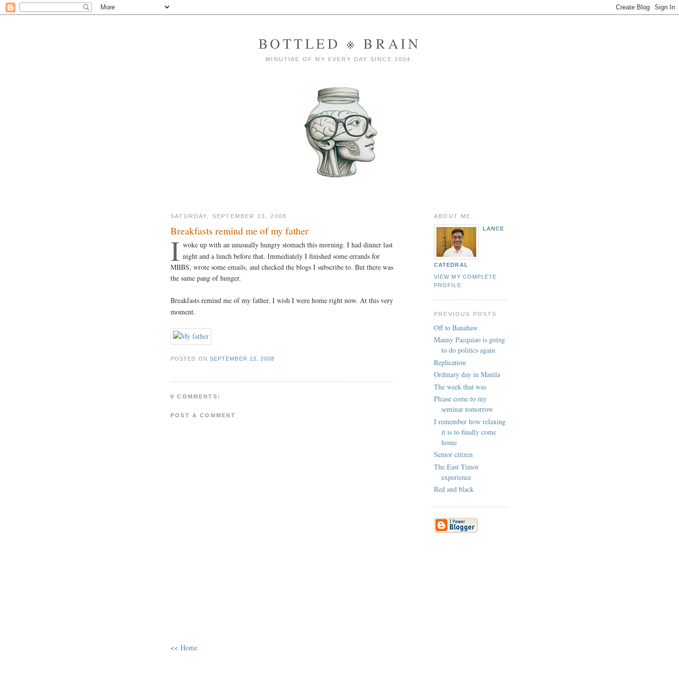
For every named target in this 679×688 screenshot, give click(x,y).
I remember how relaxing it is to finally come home (470, 432)
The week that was (460, 386)
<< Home (183, 647)
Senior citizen (453, 454)
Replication (450, 362)
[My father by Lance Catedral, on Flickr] (190, 336)
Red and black (454, 489)
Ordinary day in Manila (467, 374)
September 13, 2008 (242, 359)
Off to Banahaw (456, 327)
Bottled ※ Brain (339, 43)
